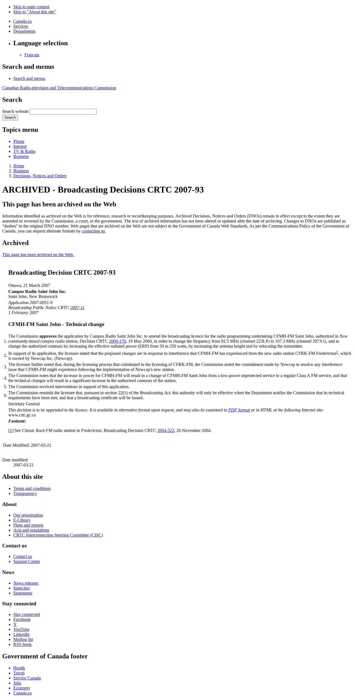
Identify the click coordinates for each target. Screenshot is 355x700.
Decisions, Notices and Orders (40, 175)
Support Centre (26, 561)
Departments (24, 31)
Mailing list (23, 639)
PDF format (239, 410)
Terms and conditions (32, 488)
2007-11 (77, 307)
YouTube (21, 629)
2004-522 (165, 430)
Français (31, 54)
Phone (18, 141)
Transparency (25, 493)
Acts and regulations (31, 530)
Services (20, 26)
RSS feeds (22, 644)
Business (21, 156)
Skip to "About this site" (34, 11)
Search (10, 117)
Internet (20, 146)
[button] (29, 78)
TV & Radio (24, 151)
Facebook (22, 619)
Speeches (21, 588)
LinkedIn (21, 634)
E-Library (22, 520)
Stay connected (26, 614)
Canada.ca (22, 21)
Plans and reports (28, 525)
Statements (22, 593)
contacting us (93, 231)
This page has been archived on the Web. (38, 254)
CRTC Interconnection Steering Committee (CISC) (58, 535)
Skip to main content (31, 6)
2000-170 (117, 341)
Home (18, 165)
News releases (25, 583)
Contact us (22, 556)
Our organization (28, 515)
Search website (15, 111)
